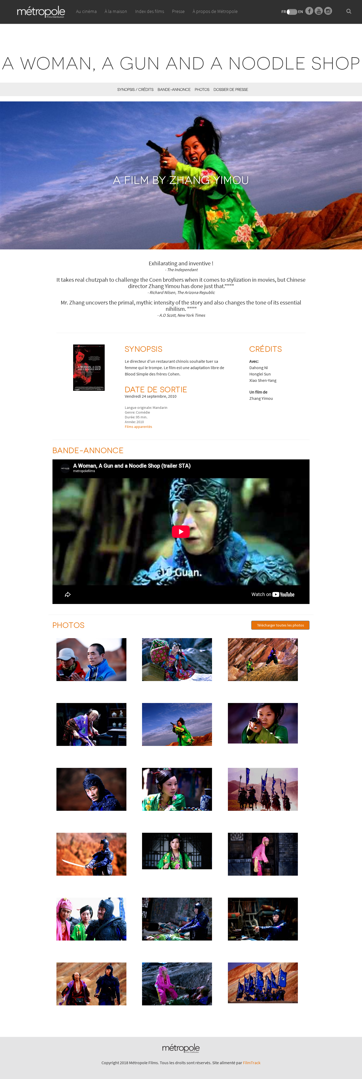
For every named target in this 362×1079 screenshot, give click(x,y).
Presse (178, 11)
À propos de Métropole (215, 11)
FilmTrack (252, 1062)
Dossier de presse (231, 89)
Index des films (149, 11)
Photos (202, 89)
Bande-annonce (174, 89)
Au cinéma (86, 11)
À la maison (116, 11)
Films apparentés (138, 426)
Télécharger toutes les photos (280, 625)
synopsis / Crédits (135, 89)
